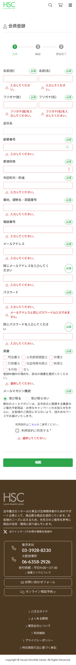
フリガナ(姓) (12, 97)
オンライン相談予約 (39, 592)
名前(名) (44, 71)
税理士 (58, 363)
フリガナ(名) (47, 97)
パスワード (10, 292)
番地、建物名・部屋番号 (20, 200)
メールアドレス (14, 244)
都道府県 (9, 162)
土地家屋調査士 (37, 357)
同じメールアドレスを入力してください (26, 268)
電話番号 (9, 222)
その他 (12, 370)
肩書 (6, 351)
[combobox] (36, 169)
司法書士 (14, 357)
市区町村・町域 (14, 178)
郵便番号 (9, 140)
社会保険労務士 (37, 363)
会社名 (7, 123)
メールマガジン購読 (17, 391)
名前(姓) (9, 71)
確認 (38, 462)
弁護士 (58, 357)
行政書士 (14, 363)
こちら (33, 424)
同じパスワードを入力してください (26, 327)
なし (26, 370)
